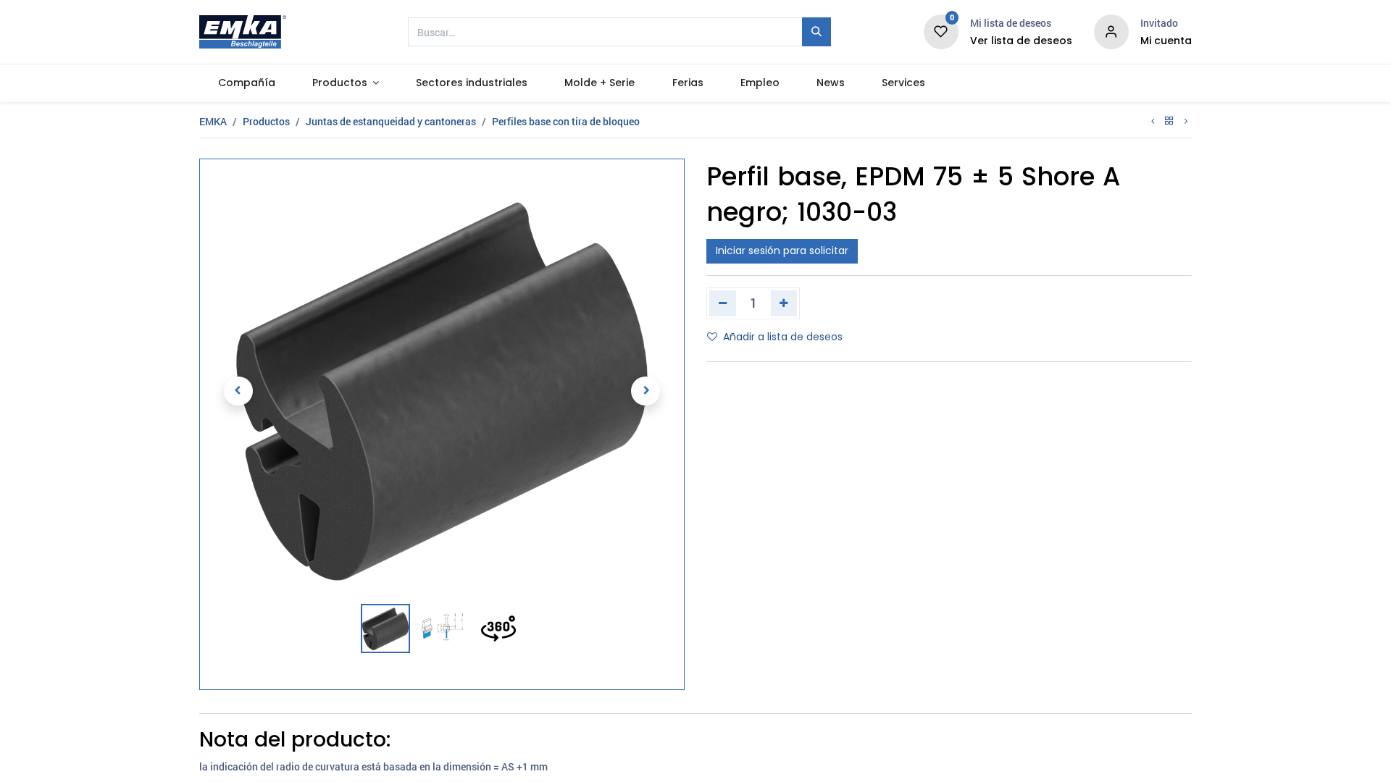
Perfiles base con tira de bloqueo (566, 121)
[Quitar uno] (722, 303)
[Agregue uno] (784, 303)
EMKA (213, 121)
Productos (266, 121)
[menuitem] (246, 83)
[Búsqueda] (816, 31)
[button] (238, 391)
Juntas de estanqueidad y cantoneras (391, 121)
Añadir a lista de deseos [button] (783, 336)
